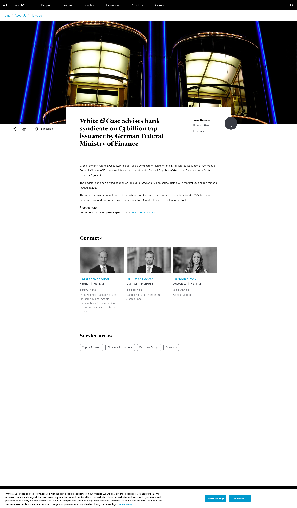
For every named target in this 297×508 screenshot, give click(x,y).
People (45, 5)
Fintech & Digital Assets (94, 299)
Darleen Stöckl (185, 279)
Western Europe (149, 347)
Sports (84, 311)
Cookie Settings (215, 498)
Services (67, 5)
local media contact (143, 212)
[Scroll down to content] (231, 123)
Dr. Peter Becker (139, 279)
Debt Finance (88, 294)
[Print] (26, 128)
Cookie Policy (125, 504)
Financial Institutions (105, 307)
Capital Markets (107, 294)
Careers (160, 5)
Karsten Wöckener (94, 279)
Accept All (239, 498)
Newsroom (113, 5)
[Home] (15, 5)
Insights (89, 5)
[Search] (292, 5)
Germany (171, 347)
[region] (148, 498)
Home (6, 15)
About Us (137, 5)
